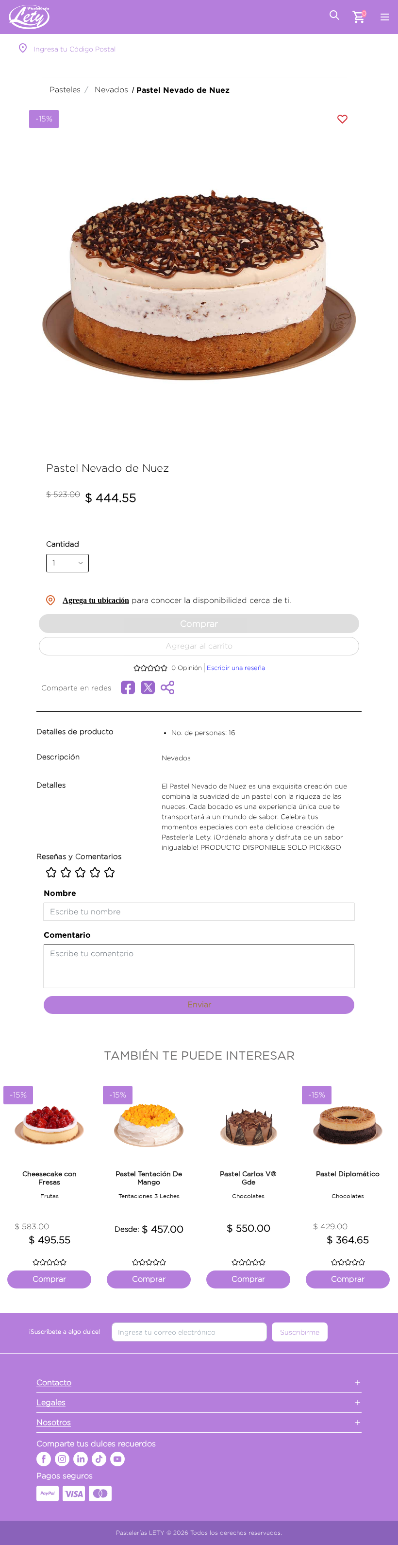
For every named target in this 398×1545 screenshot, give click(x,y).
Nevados (111, 90)
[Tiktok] (99, 1459)
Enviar (199, 1004)
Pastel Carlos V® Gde (248, 1178)
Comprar (199, 623)
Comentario (67, 934)
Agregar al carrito (199, 646)
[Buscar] (334, 17)
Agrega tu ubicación (96, 600)
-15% (43, 119)
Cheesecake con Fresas (49, 1178)
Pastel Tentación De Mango (149, 1178)
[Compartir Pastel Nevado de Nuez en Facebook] (131, 686)
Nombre (60, 893)
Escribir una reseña (236, 667)
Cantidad (62, 544)
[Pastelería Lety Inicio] (29, 17)
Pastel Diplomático (348, 1174)
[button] (48, 285)
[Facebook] (43, 1459)
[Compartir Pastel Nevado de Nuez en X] (151, 686)
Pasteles (65, 90)
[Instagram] (62, 1459)
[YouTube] (117, 1459)
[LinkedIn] (80, 1459)
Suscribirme (299, 1332)
